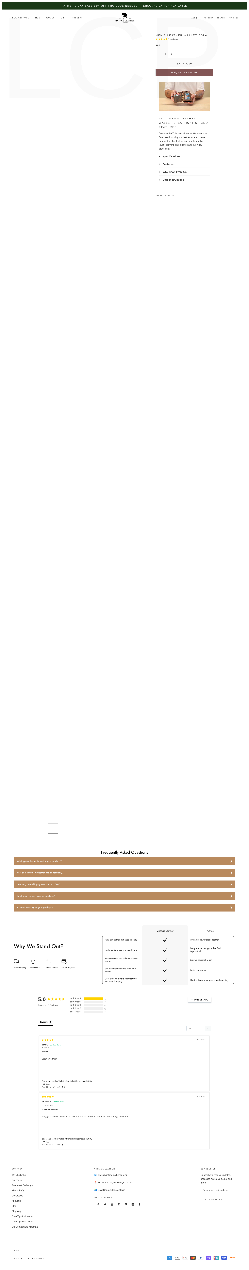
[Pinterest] (172, 195)
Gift (63, 18)
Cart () (234, 18)
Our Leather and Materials (25, 1227)
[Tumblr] (139, 1204)
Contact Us (17, 1195)
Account (208, 18)
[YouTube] (126, 1204)
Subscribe (214, 1199)
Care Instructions (173, 179)
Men (37, 18)
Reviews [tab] (43, 1022)
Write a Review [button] (201, 999)
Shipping (16, 1211)
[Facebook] (165, 195)
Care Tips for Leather (22, 1216)
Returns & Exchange (22, 1185)
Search (221, 18)
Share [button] (47, 1084)
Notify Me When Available (184, 72)
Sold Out (184, 64)
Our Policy (17, 1180)
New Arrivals (20, 18)
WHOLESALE (19, 1175)
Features (168, 164)
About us (16, 1201)
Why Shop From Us (175, 172)
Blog (14, 1206)
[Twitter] (169, 195)
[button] (58, 1087)
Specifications (171, 156)
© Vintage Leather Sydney (29, 1258)
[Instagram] (112, 1204)
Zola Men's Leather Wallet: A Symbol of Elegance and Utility (67, 1081)
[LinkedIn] (133, 1204)
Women (50, 18)
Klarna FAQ (18, 1190)
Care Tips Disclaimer (22, 1221)
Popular (77, 18)
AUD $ (194, 18)
